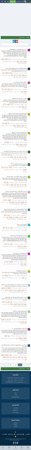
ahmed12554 (24, 319)
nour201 (25, 244)
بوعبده (25, 104)
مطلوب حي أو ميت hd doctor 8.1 (19, 98)
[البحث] (2, 1)
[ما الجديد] (5, 1)
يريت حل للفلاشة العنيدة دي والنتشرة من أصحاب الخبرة (15, 209)
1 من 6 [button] (20, 364)
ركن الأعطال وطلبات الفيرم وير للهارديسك (9, 359)
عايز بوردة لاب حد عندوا (22, 224)
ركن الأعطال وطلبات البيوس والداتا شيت (20, 159)
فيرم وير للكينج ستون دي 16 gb (20, 311)
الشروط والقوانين (19, 434)
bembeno (25, 154)
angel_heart (24, 200)
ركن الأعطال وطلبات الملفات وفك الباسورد (9, 230)
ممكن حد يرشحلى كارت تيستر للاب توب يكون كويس (16, 297)
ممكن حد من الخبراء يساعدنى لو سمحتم (18, 235)
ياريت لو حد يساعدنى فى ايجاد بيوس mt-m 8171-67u (15, 151)
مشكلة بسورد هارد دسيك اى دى (20, 82)
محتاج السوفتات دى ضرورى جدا (20, 253)
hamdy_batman (24, 275)
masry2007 (24, 288)
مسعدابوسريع (24, 89)
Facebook (15, 423)
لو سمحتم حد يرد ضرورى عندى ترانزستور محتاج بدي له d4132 (14, 284)
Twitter (15, 424)
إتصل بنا (26, 434)
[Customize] (8, 1)
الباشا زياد (25, 261)
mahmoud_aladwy (23, 123)
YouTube (15, 426)
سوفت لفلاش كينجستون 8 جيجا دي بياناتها (18, 113)
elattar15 (25, 227)
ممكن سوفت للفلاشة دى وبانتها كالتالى (18, 49)
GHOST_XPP (24, 335)
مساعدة (3, 434)
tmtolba (25, 73)
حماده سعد (25, 354)
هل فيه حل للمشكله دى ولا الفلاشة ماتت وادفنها (16, 191)
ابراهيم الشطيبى (24, 59)
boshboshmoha (24, 215)
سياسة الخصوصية (11, 434)
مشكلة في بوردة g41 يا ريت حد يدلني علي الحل (17, 176)
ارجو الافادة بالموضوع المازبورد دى (19, 328)
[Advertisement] (15, 19)
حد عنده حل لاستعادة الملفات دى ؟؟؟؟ (19, 164)
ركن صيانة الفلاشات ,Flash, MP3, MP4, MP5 (19, 204)
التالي (15, 364)
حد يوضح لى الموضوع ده (21, 270)
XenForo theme (12, 439)
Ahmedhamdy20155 (23, 182)
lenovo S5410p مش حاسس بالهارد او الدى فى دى (16, 68)
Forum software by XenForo (15, 438)
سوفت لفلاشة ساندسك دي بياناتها (19, 132)
